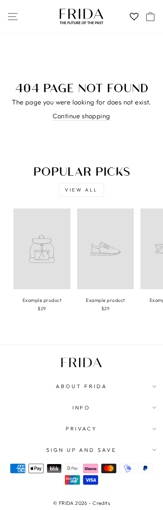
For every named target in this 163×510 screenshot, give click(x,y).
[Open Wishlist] (134, 16)
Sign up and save (81, 450)
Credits (101, 503)
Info (81, 407)
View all (81, 190)
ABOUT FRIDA (81, 386)
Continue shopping (81, 116)
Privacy (82, 428)
